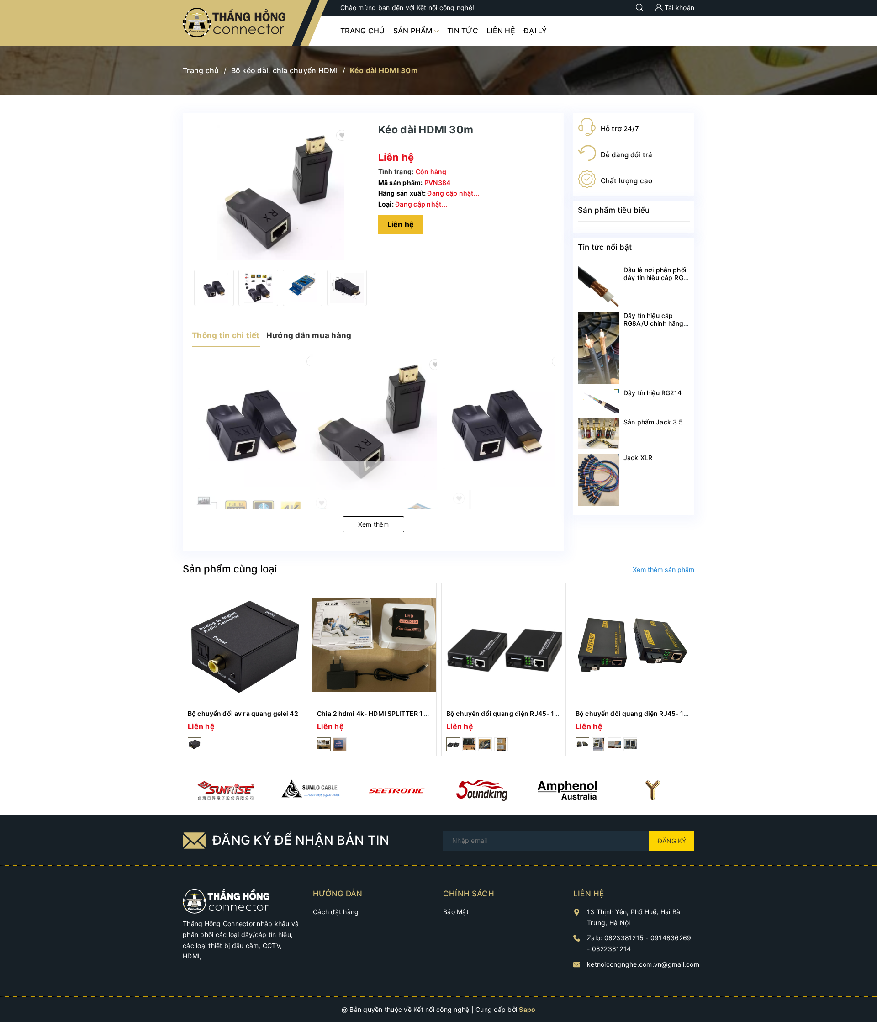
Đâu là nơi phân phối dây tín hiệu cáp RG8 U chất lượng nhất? (655, 277)
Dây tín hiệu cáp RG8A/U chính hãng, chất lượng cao (654, 323)
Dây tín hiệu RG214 (652, 393)
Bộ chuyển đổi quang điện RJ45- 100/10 (509, 713)
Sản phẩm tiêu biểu (614, 210)
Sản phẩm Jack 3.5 (653, 422)
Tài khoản (679, 7)
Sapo (527, 1009)
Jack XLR (637, 457)
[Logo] (235, 23)
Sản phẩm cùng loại (230, 569)
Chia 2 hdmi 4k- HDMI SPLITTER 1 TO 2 (378, 713)
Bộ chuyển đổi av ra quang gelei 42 (243, 713)
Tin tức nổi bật (605, 247)
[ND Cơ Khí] (225, 790)
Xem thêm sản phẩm (663, 569)
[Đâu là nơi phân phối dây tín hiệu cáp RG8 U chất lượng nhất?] (598, 286)
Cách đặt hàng (336, 912)
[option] (214, 287)
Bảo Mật (456, 912)
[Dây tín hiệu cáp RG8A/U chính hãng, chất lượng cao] (598, 348)
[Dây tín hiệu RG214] (598, 401)
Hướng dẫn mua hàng (309, 335)
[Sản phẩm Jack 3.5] (598, 433)
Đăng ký (672, 841)
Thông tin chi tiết (226, 335)
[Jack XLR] (598, 480)
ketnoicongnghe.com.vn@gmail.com (643, 964)
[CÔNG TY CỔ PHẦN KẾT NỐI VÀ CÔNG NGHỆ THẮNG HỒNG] (226, 900)
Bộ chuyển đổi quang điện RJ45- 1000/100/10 (648, 713)
